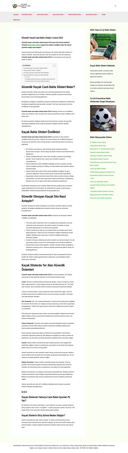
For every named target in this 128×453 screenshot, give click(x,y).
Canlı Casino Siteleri (42, 14)
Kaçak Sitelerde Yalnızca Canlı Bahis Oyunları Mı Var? (41, 79)
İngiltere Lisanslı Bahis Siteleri (100, 152)
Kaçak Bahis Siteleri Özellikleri (32, 70)
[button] (115, 6)
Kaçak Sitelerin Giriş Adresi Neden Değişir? (38, 81)
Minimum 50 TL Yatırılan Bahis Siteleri (102, 149)
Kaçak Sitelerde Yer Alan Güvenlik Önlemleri (36, 75)
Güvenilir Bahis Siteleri (74, 14)
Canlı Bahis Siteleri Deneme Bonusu (101, 191)
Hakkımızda (16, 20)
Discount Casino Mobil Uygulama (101, 198)
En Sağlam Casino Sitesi (98, 142)
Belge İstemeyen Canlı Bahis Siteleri (101, 195)
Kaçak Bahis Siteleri (91, 14)
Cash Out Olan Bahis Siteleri (99, 182)
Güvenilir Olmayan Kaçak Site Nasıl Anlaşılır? (36, 73)
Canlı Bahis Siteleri (27, 14)
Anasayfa (16, 14)
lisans (45, 230)
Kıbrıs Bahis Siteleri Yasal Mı (99, 159)
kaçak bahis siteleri (34, 45)
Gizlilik (104, 14)
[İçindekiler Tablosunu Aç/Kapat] (53, 65)
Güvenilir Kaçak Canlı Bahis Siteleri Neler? (36, 68)
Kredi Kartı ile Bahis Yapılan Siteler (101, 156)
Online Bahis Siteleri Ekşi (98, 146)
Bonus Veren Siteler (58, 14)
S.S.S (28, 77)
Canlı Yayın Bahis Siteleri (98, 169)
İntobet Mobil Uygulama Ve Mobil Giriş (102, 172)
